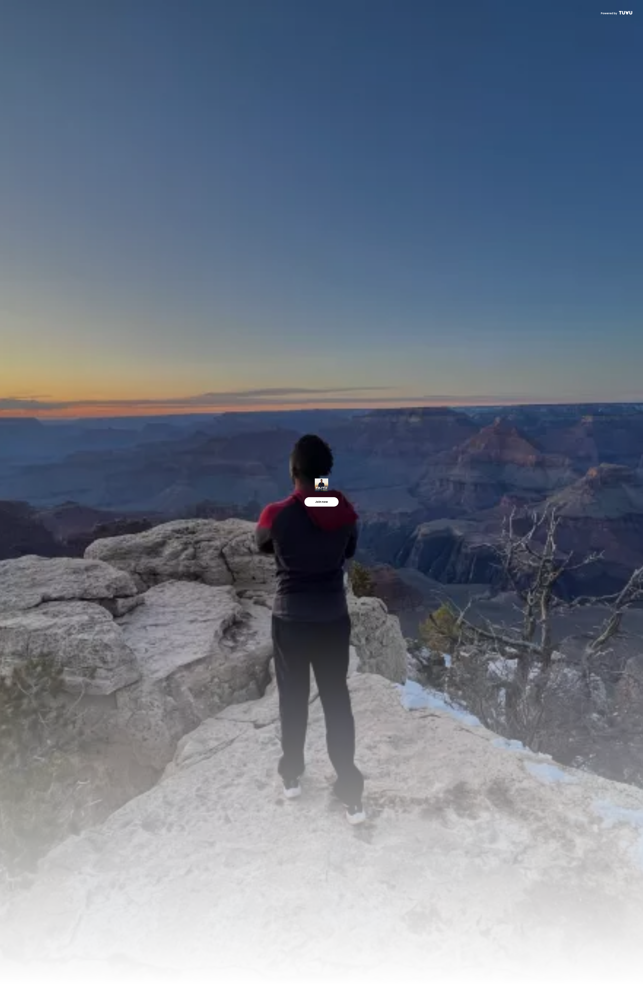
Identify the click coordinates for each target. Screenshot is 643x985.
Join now (321, 502)
